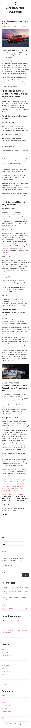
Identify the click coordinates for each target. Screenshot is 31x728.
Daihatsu (4, 699)
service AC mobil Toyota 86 (17, 486)
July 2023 (4, 678)
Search (4, 572)
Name (4, 537)
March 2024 (5, 652)
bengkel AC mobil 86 (14, 479)
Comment (5, 514)
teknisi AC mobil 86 (16, 490)
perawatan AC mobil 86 (13, 484)
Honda (4, 702)
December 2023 (6, 662)
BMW (3, 696)
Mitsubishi (4, 708)
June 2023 (4, 681)
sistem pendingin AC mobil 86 (10, 488)
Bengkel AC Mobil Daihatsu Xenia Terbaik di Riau (15, 609)
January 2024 (5, 659)
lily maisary (6, 630)
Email (4, 544)
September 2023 (6, 671)
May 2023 (4, 684)
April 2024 (4, 649)
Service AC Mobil (6, 711)
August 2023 (5, 674)
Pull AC (17, 26)
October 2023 (5, 668)
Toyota (24, 26)
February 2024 (6, 655)
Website (4, 551)
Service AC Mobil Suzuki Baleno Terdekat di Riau (15, 587)
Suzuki (3, 715)
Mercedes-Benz (6, 705)
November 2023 (6, 665)
